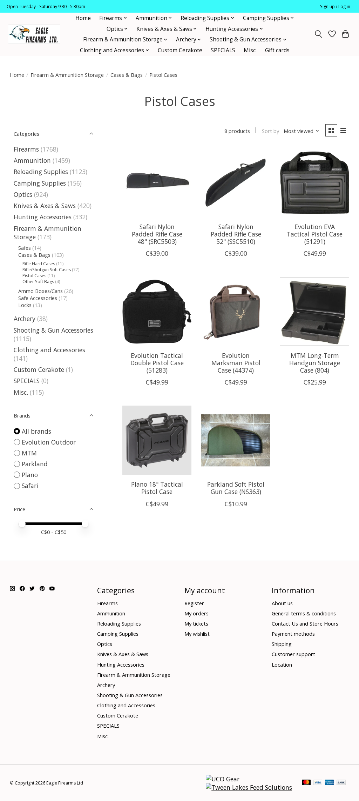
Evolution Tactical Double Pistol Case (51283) (157, 362)
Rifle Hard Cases (38, 264)
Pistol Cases (34, 276)
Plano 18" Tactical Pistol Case (157, 488)
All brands (36, 431)
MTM (29, 453)
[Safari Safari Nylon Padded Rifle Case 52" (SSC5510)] (235, 182)
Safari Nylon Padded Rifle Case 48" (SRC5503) (157, 234)
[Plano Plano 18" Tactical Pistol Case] (156, 440)
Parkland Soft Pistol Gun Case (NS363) (235, 488)
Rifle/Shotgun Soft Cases (46, 270)
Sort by (270, 130)
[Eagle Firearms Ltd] (34, 34)
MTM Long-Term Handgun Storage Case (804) (314, 362)
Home (83, 18)
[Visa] (318, 783)
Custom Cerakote (180, 50)
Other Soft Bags (38, 282)
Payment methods (293, 633)
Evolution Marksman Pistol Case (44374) (235, 362)
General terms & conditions (304, 613)
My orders (196, 613)
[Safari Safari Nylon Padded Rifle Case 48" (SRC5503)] (156, 182)
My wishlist (197, 633)
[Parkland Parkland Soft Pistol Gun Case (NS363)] (235, 440)
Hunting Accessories (43, 217)
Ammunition (32, 160)
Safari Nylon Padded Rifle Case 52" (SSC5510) (236, 234)
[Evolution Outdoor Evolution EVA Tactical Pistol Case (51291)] (314, 182)
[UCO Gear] (222, 779)
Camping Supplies (40, 183)
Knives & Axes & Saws (45, 205)
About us (282, 603)
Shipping (282, 643)
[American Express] (329, 783)
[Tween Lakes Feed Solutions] (249, 787)
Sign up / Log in (335, 6)
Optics (23, 194)
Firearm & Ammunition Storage (67, 74)
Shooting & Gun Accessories (53, 330)
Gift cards (277, 50)
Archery (24, 318)
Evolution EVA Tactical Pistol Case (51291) (315, 234)
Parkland (35, 464)
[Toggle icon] (318, 34)
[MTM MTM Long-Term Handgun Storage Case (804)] (314, 311)
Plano (30, 474)
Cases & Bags (126, 74)
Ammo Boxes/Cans (40, 290)
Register (194, 603)
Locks (25, 304)
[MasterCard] (306, 783)
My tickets (196, 623)
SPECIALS (223, 50)
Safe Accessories (37, 297)
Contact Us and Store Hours (305, 623)
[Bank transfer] (341, 783)
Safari (30, 485)
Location (282, 664)
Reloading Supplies (41, 171)
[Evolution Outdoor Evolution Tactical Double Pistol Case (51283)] (156, 311)
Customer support (293, 654)
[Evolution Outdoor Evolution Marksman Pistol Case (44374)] (235, 311)
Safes (24, 247)
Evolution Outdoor (49, 442)
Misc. (250, 50)
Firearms (26, 149)
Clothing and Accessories (49, 350)
